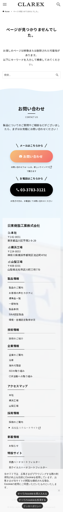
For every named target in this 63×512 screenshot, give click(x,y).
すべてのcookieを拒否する (32, 500)
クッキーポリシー (32, 506)
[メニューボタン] (4, 4)
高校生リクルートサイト (25, 427)
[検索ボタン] (58, 4)
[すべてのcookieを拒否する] (58, 490)
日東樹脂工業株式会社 (24, 225)
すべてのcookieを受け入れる (32, 493)
